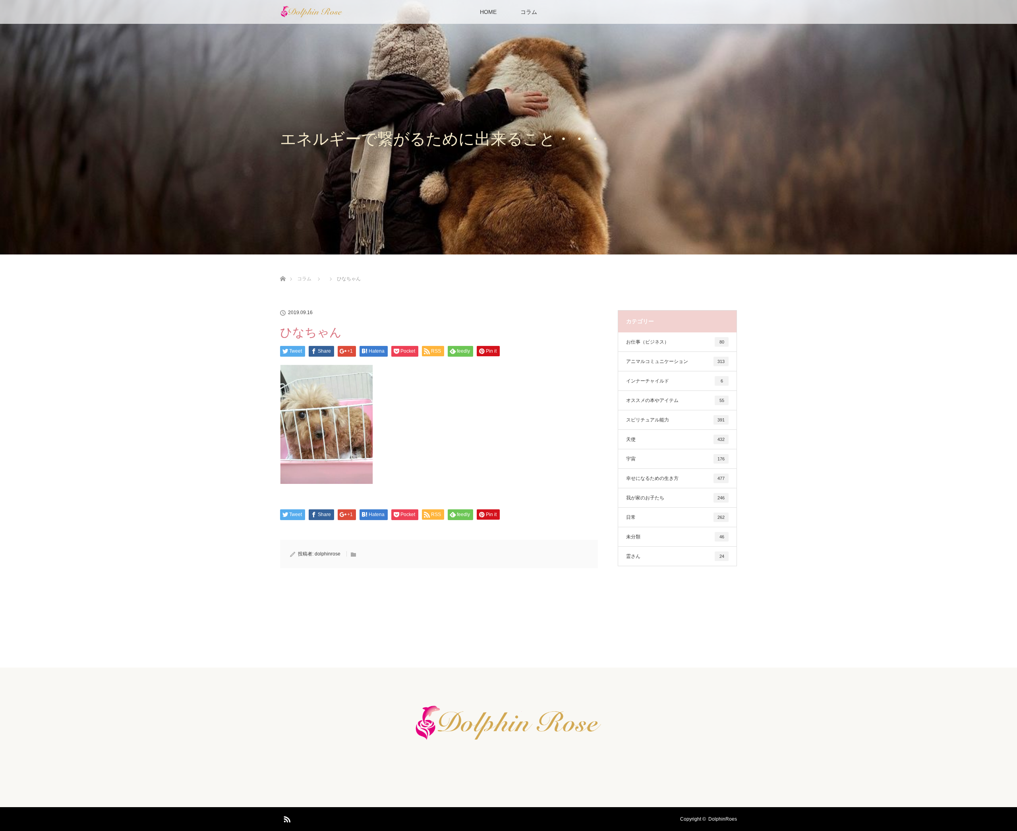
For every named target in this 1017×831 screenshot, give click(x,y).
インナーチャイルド (674, 381)
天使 (675, 439)
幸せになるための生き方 (675, 478)
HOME (488, 12)
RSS (286, 818)
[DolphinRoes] (508, 741)
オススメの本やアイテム (675, 400)
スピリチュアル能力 (675, 420)
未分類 (675, 537)
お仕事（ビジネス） (675, 342)
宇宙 (675, 459)
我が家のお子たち (675, 498)
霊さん (675, 556)
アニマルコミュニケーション (675, 361)
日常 (675, 517)
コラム (528, 12)
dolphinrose (327, 554)
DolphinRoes (722, 819)
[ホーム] (282, 269)
